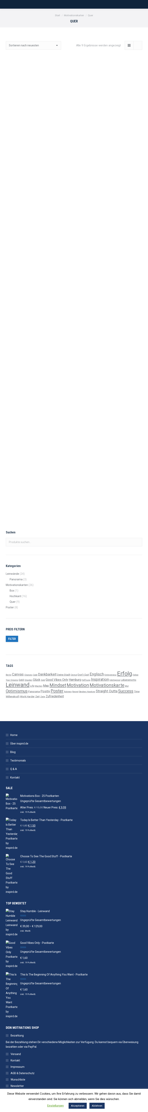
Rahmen (68, 691)
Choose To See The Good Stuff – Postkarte (38, 490)
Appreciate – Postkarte (109, 398)
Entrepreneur (110, 675)
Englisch (97, 674)
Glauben (28, 680)
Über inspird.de (19, 743)
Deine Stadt (63, 674)
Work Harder (27, 696)
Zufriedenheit (55, 696)
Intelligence (114, 680)
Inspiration (100, 679)
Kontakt (15, 777)
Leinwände (12, 573)
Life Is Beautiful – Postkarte (38, 398)
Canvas (18, 674)
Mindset (58, 685)
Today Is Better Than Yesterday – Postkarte (110, 212)
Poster (10, 607)
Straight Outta (107, 691)
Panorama (16, 579)
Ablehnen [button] (97, 1105)
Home (14, 735)
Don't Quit (83, 674)
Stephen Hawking (87, 691)
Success (125, 690)
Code (35, 675)
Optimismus (17, 690)
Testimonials (18, 760)
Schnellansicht (38, 132)
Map (46, 686)
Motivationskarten (17, 585)
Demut (74, 675)
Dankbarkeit (47, 674)
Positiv (45, 691)
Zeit (37, 696)
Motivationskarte (107, 685)
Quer (13, 601)
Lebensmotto (128, 679)
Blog (13, 752)
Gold (43, 680)
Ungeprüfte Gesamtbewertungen (40, 801)
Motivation (78, 685)
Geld (21, 679)
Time (137, 691)
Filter (12, 638)
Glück (36, 680)
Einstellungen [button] (55, 1105)
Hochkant (15, 596)
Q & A (13, 769)
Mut (127, 686)
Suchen (138, 542)
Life (32, 685)
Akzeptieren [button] (77, 1105)
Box (12, 590)
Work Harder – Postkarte (109, 305)
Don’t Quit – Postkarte (38, 212)
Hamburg (75, 680)
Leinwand (17, 685)
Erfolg (124, 673)
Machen (38, 686)
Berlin (8, 675)
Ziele (42, 696)
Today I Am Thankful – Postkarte (38, 305)
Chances (28, 675)
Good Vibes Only (57, 680)
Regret (75, 691)
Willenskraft (12, 696)
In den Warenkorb (38, 144)
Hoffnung (86, 680)
